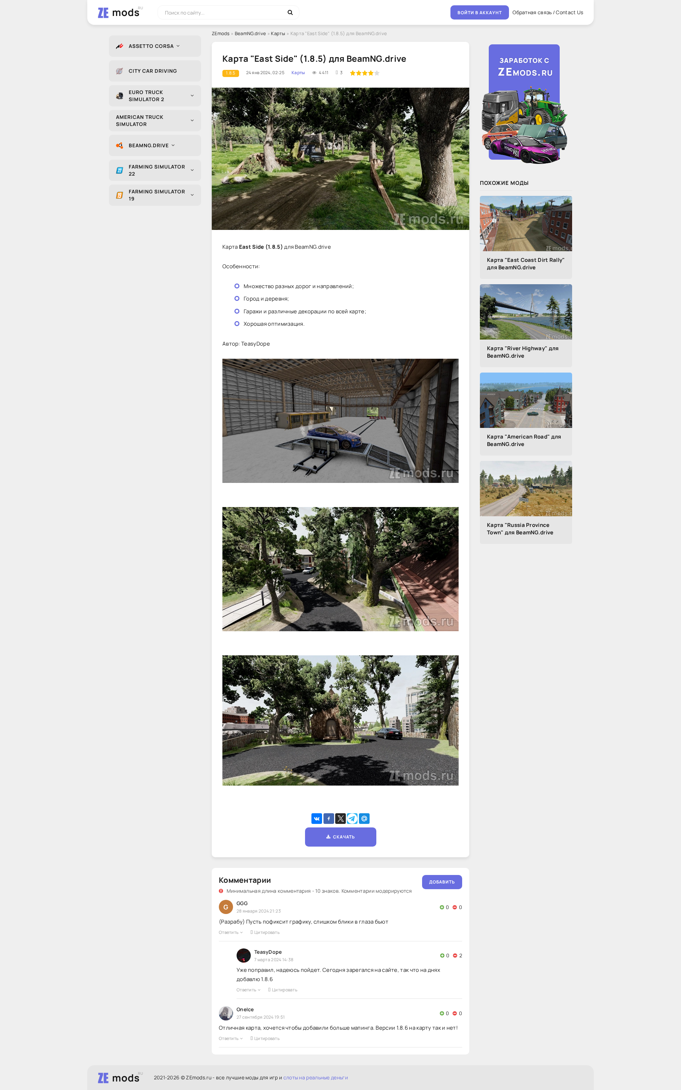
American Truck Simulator (140, 120)
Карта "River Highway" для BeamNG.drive (523, 352)
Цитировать (266, 932)
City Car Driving (153, 70)
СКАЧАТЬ (343, 837)
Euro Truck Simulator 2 (146, 96)
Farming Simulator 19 (157, 195)
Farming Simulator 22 (157, 170)
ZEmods (221, 33)
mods (126, 12)
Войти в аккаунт (480, 13)
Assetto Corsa (151, 46)
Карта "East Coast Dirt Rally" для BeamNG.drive (526, 263)
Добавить (442, 882)
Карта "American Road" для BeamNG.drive (524, 440)
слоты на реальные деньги (315, 1077)
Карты (278, 33)
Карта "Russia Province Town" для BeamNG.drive (520, 528)
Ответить (228, 932)
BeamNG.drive (149, 145)
